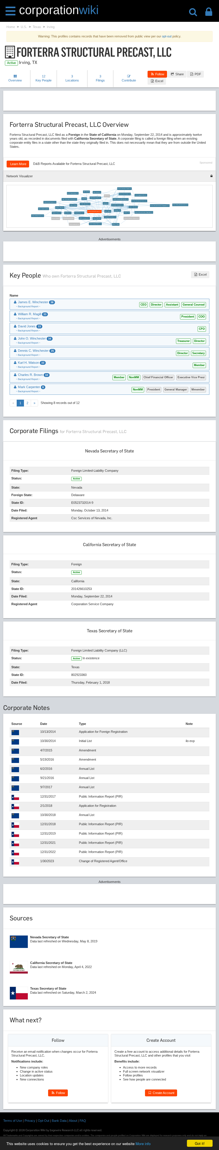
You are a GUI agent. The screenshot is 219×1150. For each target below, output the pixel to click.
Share (179, 74)
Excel (158, 81)
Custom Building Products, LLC (37, 215)
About (73, 1120)
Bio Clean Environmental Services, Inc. (139, 200)
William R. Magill (116, 224)
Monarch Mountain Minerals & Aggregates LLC (144, 212)
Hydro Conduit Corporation (43, 208)
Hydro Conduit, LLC (97, 192)
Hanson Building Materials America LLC (180, 204)
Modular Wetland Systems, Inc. (50, 202)
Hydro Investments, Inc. (74, 224)
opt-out (167, 36)
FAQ (83, 1120)
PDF (197, 74)
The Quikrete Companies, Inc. (117, 205)
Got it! (200, 1143)
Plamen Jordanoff (55, 218)
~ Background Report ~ (28, 306)
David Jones (105, 203)
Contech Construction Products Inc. (124, 188)
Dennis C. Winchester (133, 207)
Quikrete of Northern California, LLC (131, 218)
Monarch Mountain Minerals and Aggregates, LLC (160, 205)
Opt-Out (43, 1120)
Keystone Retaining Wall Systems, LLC (120, 199)
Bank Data (59, 1120)
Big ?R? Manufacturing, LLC (72, 193)
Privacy (30, 1120)
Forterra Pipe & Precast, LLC (124, 194)
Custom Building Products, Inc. (95, 224)
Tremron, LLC (126, 212)
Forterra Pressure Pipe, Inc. (95, 197)
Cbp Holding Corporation (69, 218)
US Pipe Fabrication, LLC (85, 203)
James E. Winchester (60, 207)
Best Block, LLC (68, 212)
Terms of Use (12, 1120)
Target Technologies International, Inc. (69, 199)
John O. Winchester (97, 218)
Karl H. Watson (108, 211)
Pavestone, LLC (117, 210)
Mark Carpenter (86, 191)
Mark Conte (107, 196)
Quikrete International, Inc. (84, 218)
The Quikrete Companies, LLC (110, 217)
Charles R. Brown (73, 205)
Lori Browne (84, 198)
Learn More (17, 164)
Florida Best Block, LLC (79, 212)
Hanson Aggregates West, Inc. (141, 195)
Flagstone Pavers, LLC (56, 212)
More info (143, 1143)
